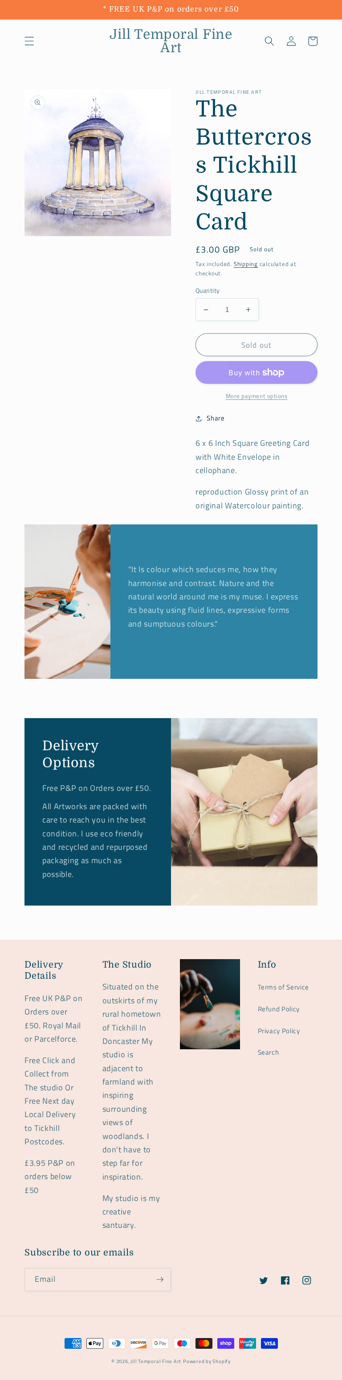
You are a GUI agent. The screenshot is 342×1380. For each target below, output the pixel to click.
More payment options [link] (257, 396)
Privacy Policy (279, 1031)
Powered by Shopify (207, 1361)
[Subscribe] (160, 1279)
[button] (29, 41)
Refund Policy (279, 1009)
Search (268, 1052)
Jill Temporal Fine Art (155, 1361)
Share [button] (215, 418)
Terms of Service (283, 987)
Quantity (207, 290)
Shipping (246, 263)
